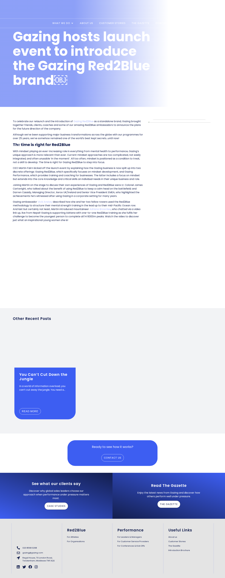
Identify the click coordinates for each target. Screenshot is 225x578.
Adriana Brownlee (100, 209)
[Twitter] (24, 567)
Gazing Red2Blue (83, 121)
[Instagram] (36, 567)
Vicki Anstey (45, 202)
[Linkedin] (18, 567)
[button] (63, 23)
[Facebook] (30, 567)
